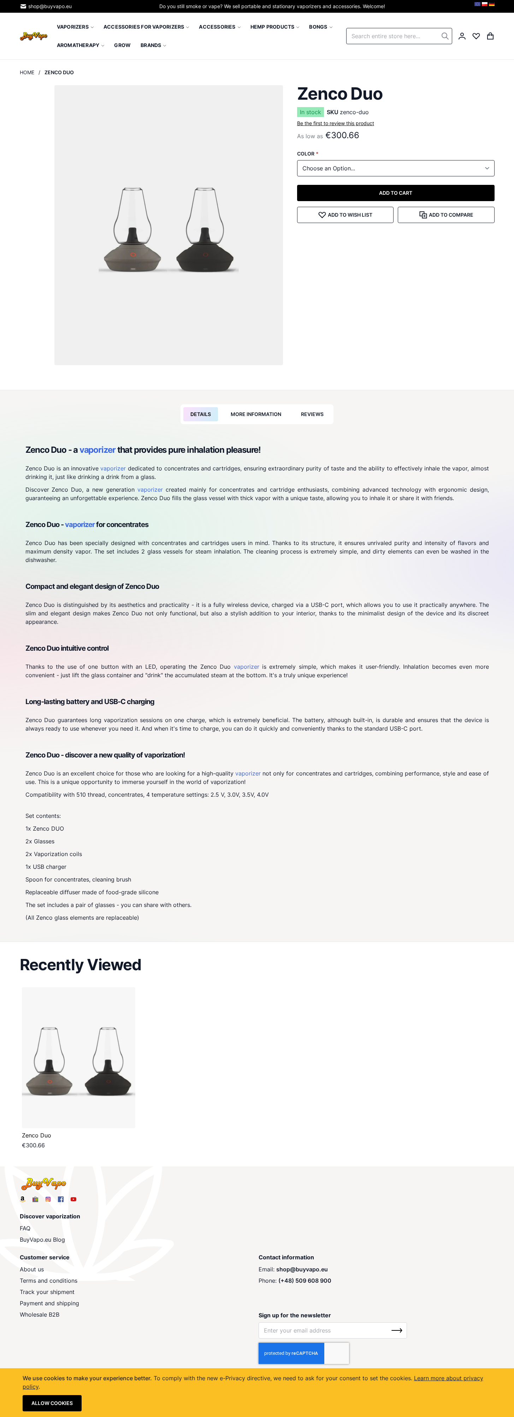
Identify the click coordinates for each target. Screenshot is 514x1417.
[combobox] (399, 36)
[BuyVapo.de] (492, 6)
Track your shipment (47, 1291)
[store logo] (34, 35)
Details (200, 414)
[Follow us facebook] (61, 1199)
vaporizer (97, 450)
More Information (256, 414)
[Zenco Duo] (78, 1057)
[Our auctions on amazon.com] (22, 1199)
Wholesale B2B (39, 1314)
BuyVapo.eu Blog (42, 1239)
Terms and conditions (48, 1280)
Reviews (312, 414)
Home (27, 72)
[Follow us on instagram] (48, 1199)
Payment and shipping (49, 1303)
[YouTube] (73, 1199)
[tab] (201, 414)
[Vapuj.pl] (485, 6)
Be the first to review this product (335, 123)
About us (32, 1269)
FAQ (25, 1228)
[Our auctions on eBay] (35, 1199)
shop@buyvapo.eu (50, 6)
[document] (257, 1392)
